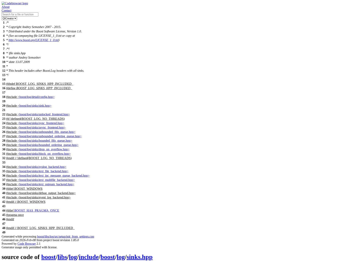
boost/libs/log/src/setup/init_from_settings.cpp (65, 236)
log (73, 256)
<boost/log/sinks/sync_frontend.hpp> (41, 123)
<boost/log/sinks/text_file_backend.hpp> (43, 171)
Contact (6, 10)
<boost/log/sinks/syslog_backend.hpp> (42, 166)
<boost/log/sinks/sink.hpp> (34, 105)
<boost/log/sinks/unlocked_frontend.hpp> (44, 114)
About (6, 7)
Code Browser (26, 243)
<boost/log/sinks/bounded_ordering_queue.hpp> (48, 145)
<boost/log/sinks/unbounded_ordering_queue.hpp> (50, 136)
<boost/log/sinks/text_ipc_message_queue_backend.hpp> (54, 175)
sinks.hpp (140, 256)
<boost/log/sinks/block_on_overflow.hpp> (44, 153)
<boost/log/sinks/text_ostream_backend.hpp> (46, 184)
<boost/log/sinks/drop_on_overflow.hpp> (43, 149)
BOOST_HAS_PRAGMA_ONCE (36, 210)
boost (48, 256)
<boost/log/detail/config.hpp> (36, 97)
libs (62, 256)
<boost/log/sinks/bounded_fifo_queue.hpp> (45, 140)
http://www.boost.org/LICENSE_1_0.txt (33, 40)
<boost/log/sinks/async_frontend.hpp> (42, 127)
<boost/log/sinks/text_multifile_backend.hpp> (46, 180)
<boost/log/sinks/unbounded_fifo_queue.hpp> (46, 131)
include (89, 256)
